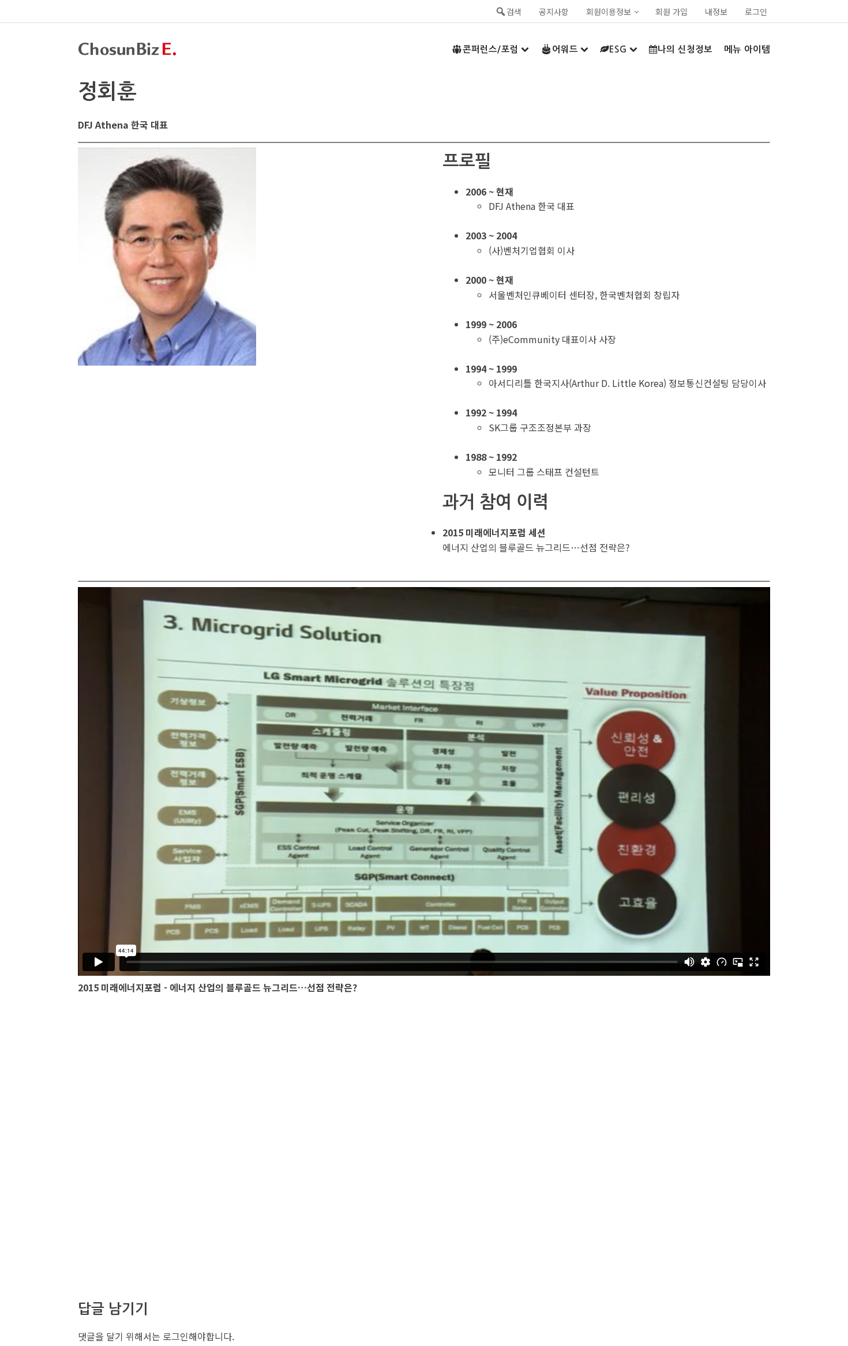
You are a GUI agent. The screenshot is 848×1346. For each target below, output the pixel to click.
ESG (618, 49)
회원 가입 (671, 11)
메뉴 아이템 (747, 49)
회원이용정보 (608, 11)
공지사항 (554, 11)
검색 (513, 11)
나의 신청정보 (685, 49)
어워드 (565, 49)
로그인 (756, 11)
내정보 (716, 11)
